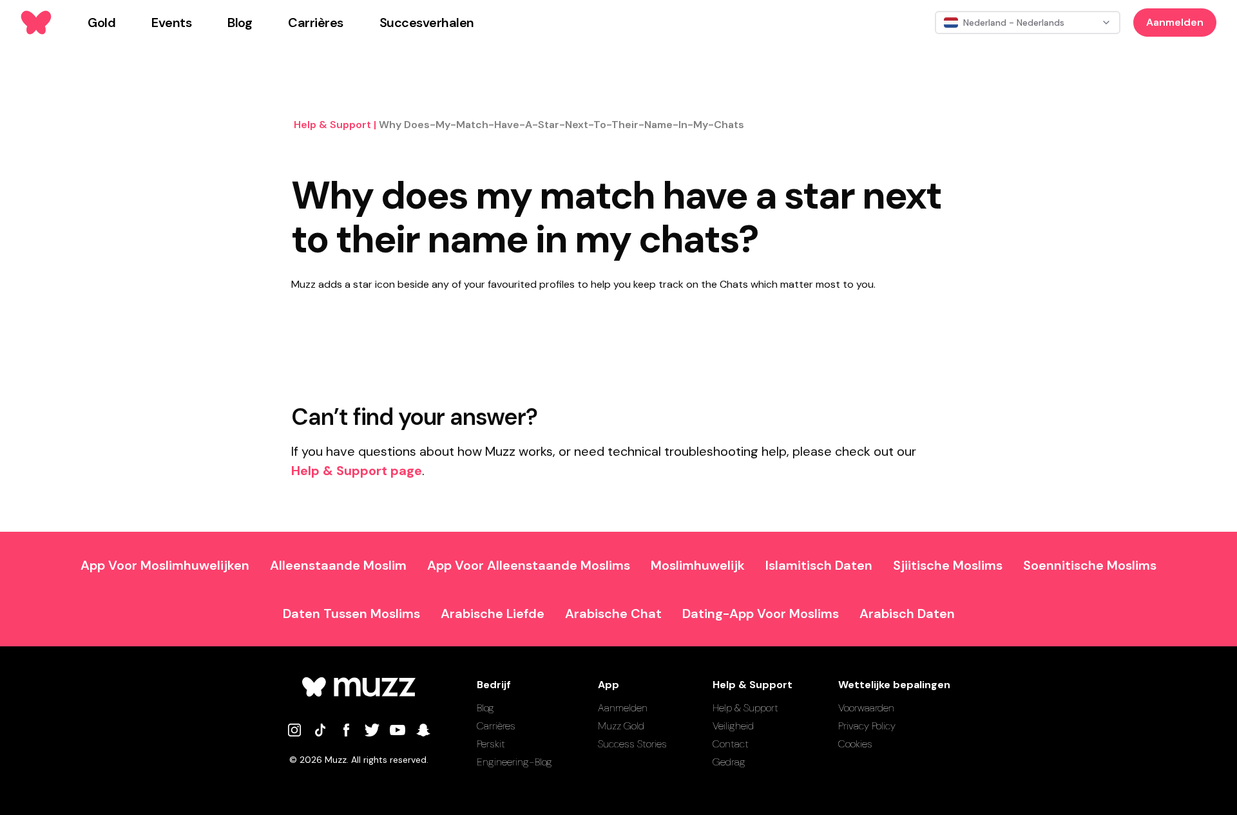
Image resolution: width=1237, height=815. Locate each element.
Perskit (491, 744)
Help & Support (745, 708)
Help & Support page (356, 470)
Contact (731, 744)
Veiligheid (733, 726)
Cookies (855, 744)
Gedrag (729, 762)
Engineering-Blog (514, 762)
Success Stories (632, 744)
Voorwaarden (866, 708)
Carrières (496, 726)
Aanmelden (1174, 22)
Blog (485, 708)
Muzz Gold (621, 726)
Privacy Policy (867, 726)
